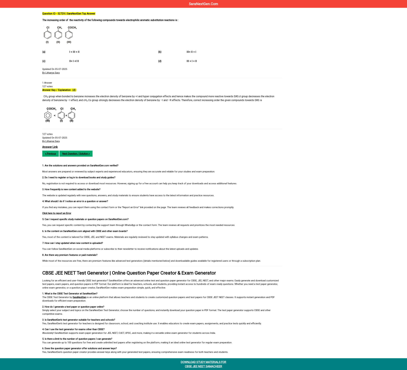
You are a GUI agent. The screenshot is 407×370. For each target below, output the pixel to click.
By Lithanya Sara (51, 72)
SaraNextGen (79, 297)
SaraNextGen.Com (203, 4)
